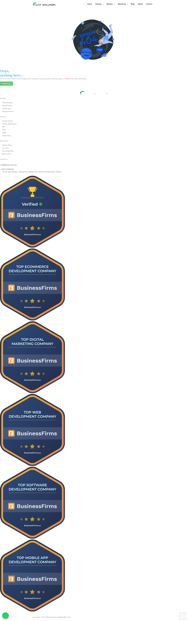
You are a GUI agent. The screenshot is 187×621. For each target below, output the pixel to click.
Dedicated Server (8, 111)
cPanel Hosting (7, 102)
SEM (3, 130)
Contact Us (68, 79)
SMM (4, 132)
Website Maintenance (9, 124)
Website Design (7, 121)
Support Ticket (7, 145)
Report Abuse (6, 154)
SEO (3, 127)
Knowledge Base (8, 151)
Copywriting (6, 135)
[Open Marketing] (126, 4)
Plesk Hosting (6, 105)
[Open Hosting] (102, 4)
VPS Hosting (6, 108)
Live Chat (5, 148)
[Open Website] (113, 4)
